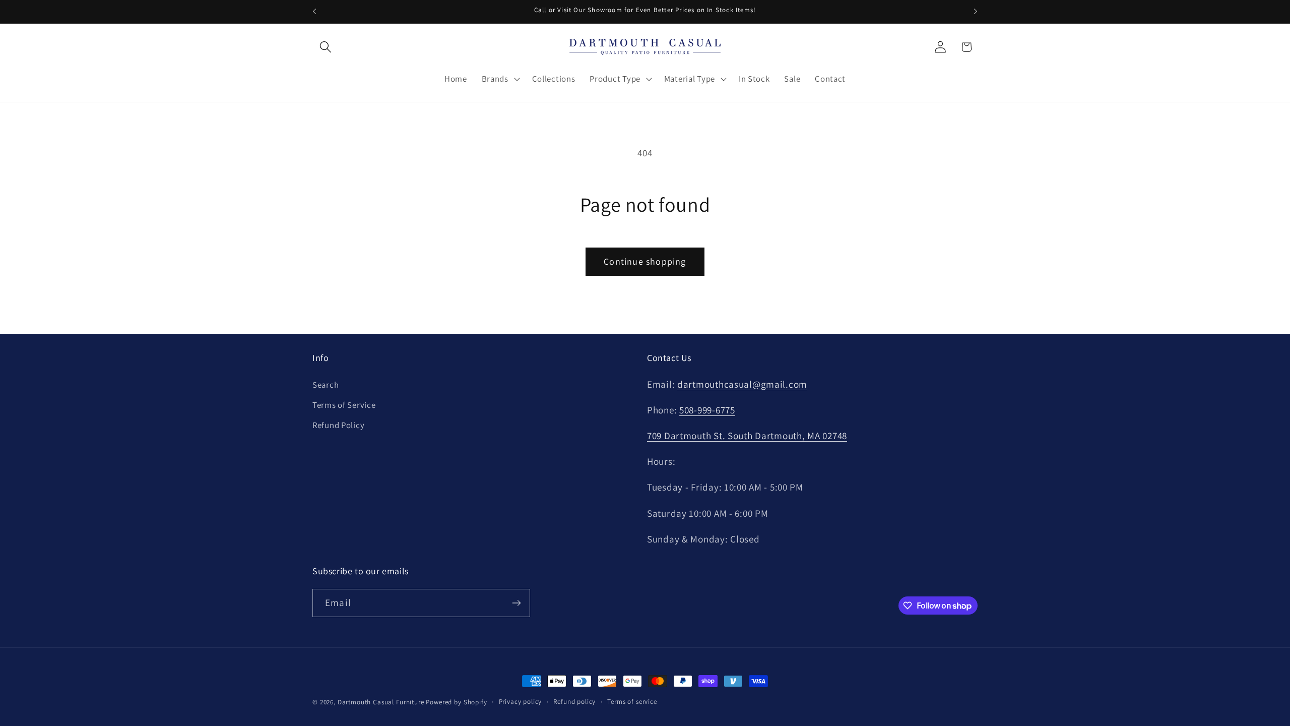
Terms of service (632, 701)
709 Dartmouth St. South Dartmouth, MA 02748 (747, 435)
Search (325, 384)
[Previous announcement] (314, 11)
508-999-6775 (707, 409)
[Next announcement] (975, 11)
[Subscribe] (516, 603)
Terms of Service (344, 404)
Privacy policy (520, 701)
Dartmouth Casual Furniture (381, 702)
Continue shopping (645, 261)
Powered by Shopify (456, 702)
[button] (325, 47)
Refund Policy (338, 425)
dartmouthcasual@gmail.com (742, 384)
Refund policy (574, 701)
